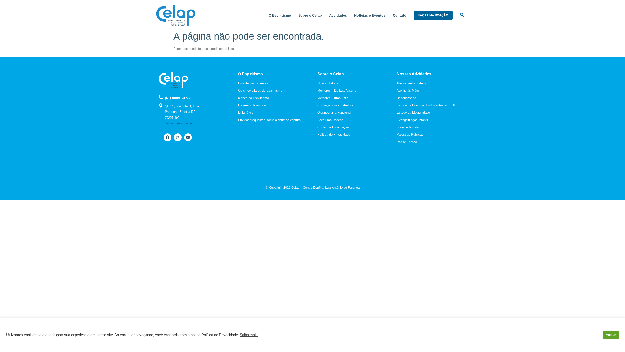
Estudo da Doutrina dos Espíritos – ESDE (426, 105)
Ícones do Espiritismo (253, 98)
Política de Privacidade (333, 134)
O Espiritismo (280, 15)
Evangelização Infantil (412, 120)
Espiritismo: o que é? (253, 83)
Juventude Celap (408, 127)
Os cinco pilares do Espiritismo (260, 90)
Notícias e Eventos (369, 15)
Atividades (338, 15)
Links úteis (245, 112)
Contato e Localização (333, 127)
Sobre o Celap (310, 15)
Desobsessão (406, 98)
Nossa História (327, 83)
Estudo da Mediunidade (413, 112)
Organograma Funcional (334, 112)
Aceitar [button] (611, 335)
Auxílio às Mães (408, 90)
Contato (399, 15)
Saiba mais (249, 335)
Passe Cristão (407, 142)
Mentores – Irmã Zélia (332, 98)
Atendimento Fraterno (412, 83)
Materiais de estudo (252, 105)
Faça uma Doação (330, 120)
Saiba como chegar (178, 123)
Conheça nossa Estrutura (335, 105)
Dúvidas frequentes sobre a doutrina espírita (269, 120)
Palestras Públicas (410, 134)
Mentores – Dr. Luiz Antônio (336, 90)
